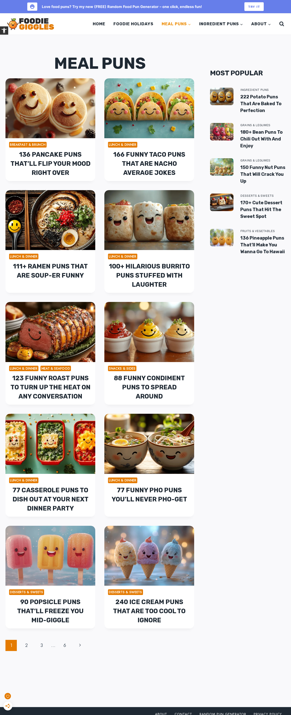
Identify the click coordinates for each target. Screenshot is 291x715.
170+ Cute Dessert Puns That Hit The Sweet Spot (261, 209)
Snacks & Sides (122, 368)
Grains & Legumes (255, 125)
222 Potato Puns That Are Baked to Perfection (260, 103)
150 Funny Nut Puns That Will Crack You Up (262, 174)
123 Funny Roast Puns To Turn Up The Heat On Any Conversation (50, 387)
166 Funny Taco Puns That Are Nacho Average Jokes (149, 163)
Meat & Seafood (55, 368)
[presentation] (50, 108)
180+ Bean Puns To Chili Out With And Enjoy (261, 138)
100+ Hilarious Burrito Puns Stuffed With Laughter (149, 275)
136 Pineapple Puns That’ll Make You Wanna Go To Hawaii (262, 244)
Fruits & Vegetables (257, 231)
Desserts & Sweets (26, 592)
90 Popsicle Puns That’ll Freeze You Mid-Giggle (50, 611)
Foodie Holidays (133, 23)
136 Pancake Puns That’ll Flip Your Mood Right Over (50, 163)
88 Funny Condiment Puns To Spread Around (149, 387)
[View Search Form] (280, 23)
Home (99, 23)
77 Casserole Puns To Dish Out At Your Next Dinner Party (50, 499)
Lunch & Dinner (122, 144)
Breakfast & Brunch (28, 144)
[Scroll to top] (281, 692)
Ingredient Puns (254, 90)
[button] (4, 30)
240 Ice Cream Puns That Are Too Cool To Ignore (149, 611)
